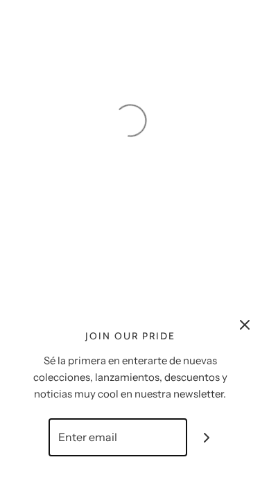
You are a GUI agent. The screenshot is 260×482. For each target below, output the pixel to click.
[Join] (206, 437)
